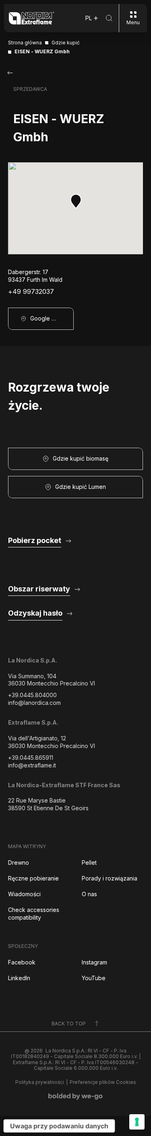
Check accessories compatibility (33, 913)
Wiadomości (24, 894)
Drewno (18, 862)
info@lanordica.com (34, 702)
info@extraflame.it (32, 765)
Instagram (94, 962)
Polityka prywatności (39, 1082)
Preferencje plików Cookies (103, 1082)
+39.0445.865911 (30, 757)
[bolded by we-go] (75, 1096)
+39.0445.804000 (32, 695)
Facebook (21, 962)
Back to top (69, 1024)
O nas (89, 894)
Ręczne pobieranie (33, 878)
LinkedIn (19, 978)
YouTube (93, 978)
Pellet (89, 862)
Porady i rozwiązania (109, 878)
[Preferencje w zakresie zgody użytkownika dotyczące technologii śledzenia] (137, 1122)
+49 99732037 (31, 292)
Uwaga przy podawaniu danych (59, 1126)
